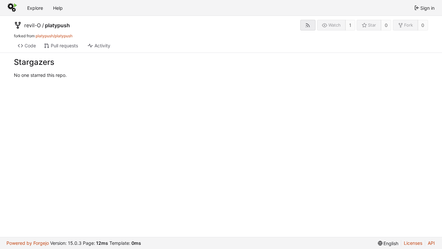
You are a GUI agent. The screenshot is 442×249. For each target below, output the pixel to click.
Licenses (413, 243)
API (431, 243)
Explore (35, 8)
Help (58, 8)
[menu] (388, 243)
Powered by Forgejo (27, 243)
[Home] (12, 8)
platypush (57, 25)
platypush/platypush (54, 35)
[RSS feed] (307, 25)
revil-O (32, 25)
